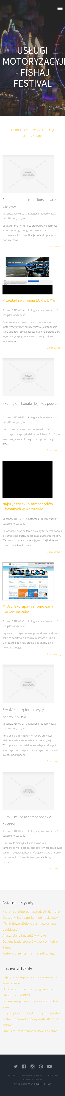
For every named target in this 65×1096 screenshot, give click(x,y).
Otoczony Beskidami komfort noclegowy (30, 917)
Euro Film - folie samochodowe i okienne (30, 1031)
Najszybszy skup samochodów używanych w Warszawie (27, 506)
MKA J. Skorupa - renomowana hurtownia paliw (27, 609)
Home (15, 130)
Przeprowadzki (32, 130)
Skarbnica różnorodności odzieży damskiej (31, 911)
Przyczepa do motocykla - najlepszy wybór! (32, 1013)
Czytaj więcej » (54, 246)
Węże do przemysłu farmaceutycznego (29, 953)
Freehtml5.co (42, 1083)
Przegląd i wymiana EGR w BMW (29, 300)
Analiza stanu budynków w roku (24, 935)
